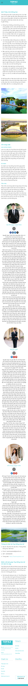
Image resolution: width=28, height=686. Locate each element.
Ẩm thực (3, 666)
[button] (2, 2)
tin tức (6, 663)
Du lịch (2, 668)
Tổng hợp (3, 663)
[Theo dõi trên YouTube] (16, 357)
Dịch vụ (2, 673)
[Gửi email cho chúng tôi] (17, 232)
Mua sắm (3, 671)
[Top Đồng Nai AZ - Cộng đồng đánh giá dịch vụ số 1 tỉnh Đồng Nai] (14, 2)
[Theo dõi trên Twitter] (15, 232)
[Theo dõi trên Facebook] (10, 232)
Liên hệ (16, 648)
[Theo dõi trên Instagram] (13, 232)
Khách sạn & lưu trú (5, 676)
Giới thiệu (17, 645)
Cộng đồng (17, 653)
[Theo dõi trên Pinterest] (14, 357)
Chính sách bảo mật (19, 650)
